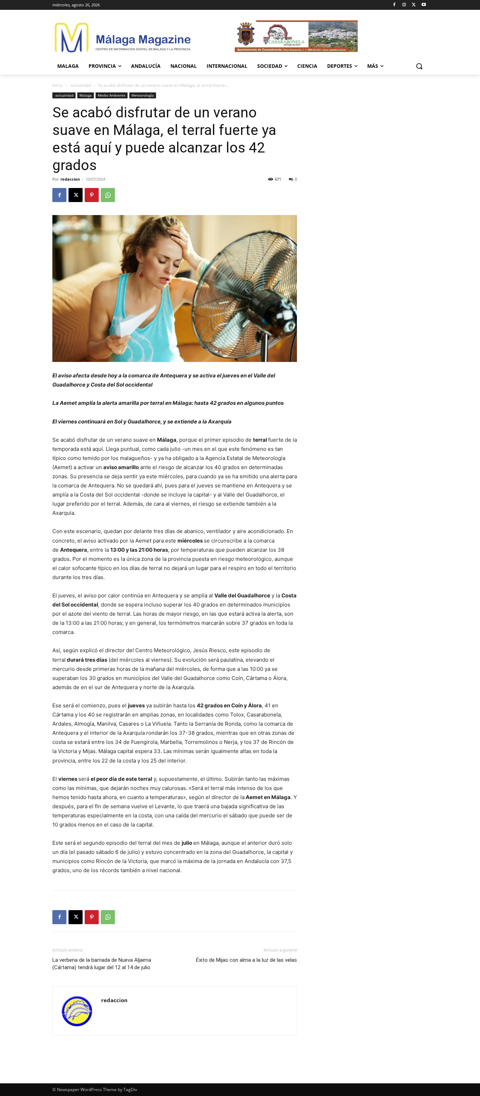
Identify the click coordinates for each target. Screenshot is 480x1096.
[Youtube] (424, 5)
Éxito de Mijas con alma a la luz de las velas (246, 960)
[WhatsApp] (108, 195)
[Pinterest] (92, 195)
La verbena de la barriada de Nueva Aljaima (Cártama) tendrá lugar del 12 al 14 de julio (101, 964)
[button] (419, 66)
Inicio (57, 85)
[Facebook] (394, 5)
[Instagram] (404, 5)
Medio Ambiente (111, 95)
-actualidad (80, 85)
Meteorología (142, 95)
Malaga (85, 95)
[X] (414, 5)
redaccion (70, 179)
